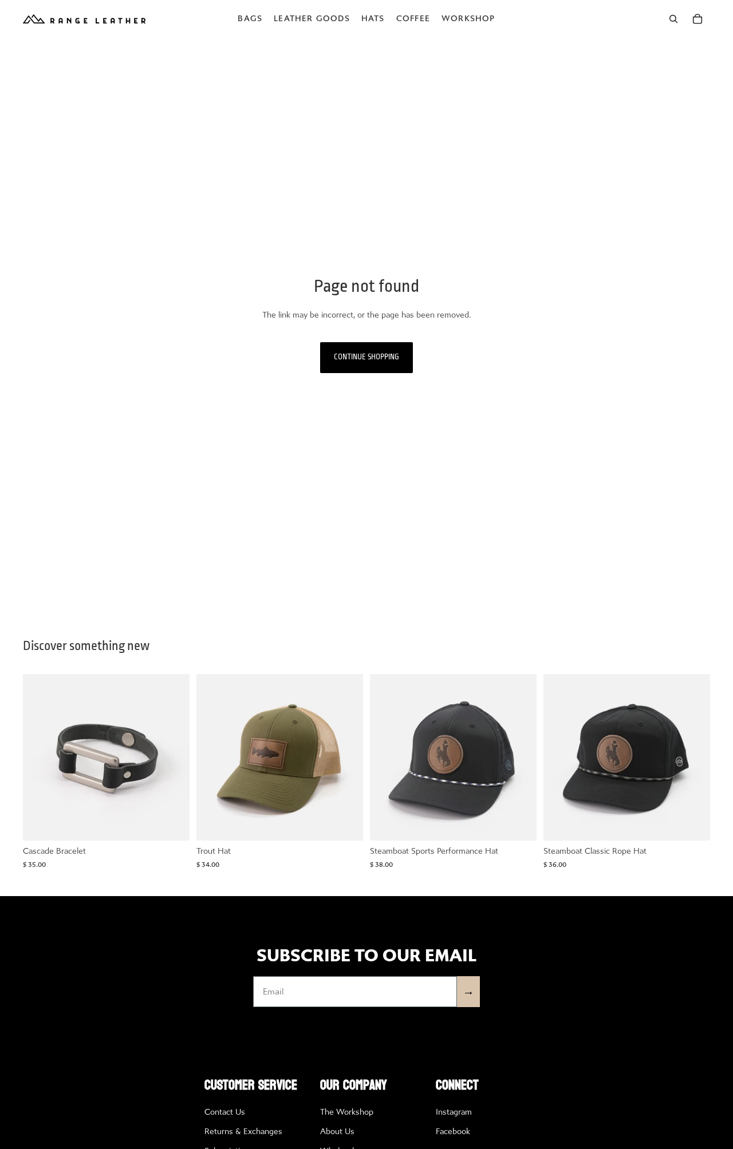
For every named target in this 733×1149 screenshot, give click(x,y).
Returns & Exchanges (243, 1131)
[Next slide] (172, 757)
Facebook (453, 1131)
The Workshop (346, 1112)
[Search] (673, 18)
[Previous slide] (40, 757)
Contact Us (224, 1112)
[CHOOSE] (171, 823)
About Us (337, 1131)
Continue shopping (366, 357)
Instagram (454, 1112)
